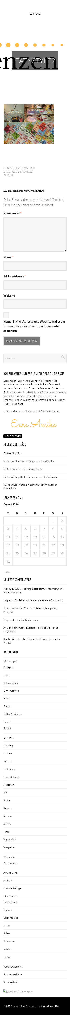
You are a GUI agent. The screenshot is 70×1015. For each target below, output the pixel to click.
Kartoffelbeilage (12, 888)
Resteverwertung (12, 966)
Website (9, 295)
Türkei (6, 956)
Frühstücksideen (12, 714)
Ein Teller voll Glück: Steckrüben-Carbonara (38, 600)
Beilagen (8, 667)
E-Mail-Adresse (14, 276)
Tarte (6, 831)
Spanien (7, 948)
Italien (6, 925)
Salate (6, 800)
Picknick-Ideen (11, 776)
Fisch (6, 698)
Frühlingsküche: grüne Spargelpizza (22, 468)
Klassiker (8, 745)
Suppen (7, 815)
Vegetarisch (9, 839)
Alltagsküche (10, 872)
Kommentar (12, 213)
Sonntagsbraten (11, 982)
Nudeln (7, 761)
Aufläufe (8, 880)
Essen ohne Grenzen (24, 1006)
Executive (53, 1006)
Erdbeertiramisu (12, 453)
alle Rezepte (10, 661)
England (7, 909)
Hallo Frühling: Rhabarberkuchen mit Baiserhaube (30, 476)
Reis (5, 792)
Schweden (9, 941)
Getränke (8, 737)
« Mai (6, 572)
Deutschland (10, 902)
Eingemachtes (11, 690)
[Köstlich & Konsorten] (18, 992)
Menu (36, 13)
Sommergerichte (12, 974)
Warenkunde (10, 862)
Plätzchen (8, 784)
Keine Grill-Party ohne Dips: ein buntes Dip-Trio (29, 461)
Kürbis (7, 727)
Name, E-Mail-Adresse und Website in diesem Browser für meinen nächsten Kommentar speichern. (34, 325)
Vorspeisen (9, 847)
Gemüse (7, 721)
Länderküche (10, 896)
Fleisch (7, 706)
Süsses (7, 823)
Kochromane (32, 619)
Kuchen (7, 753)
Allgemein (9, 856)
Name (8, 257)
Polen (6, 933)
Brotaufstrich (10, 682)
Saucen (7, 808)
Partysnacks (9, 768)
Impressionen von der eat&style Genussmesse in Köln (19, 172)
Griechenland (10, 917)
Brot (5, 674)
